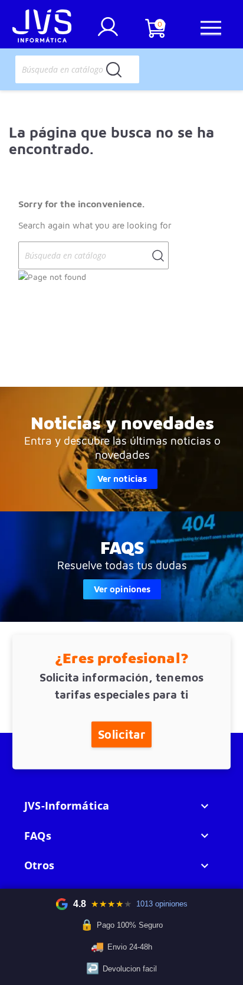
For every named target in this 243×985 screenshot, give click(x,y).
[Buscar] (114, 69)
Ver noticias (122, 479)
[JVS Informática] (41, 27)
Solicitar (121, 734)
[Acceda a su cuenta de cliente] (108, 31)
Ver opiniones (122, 589)
